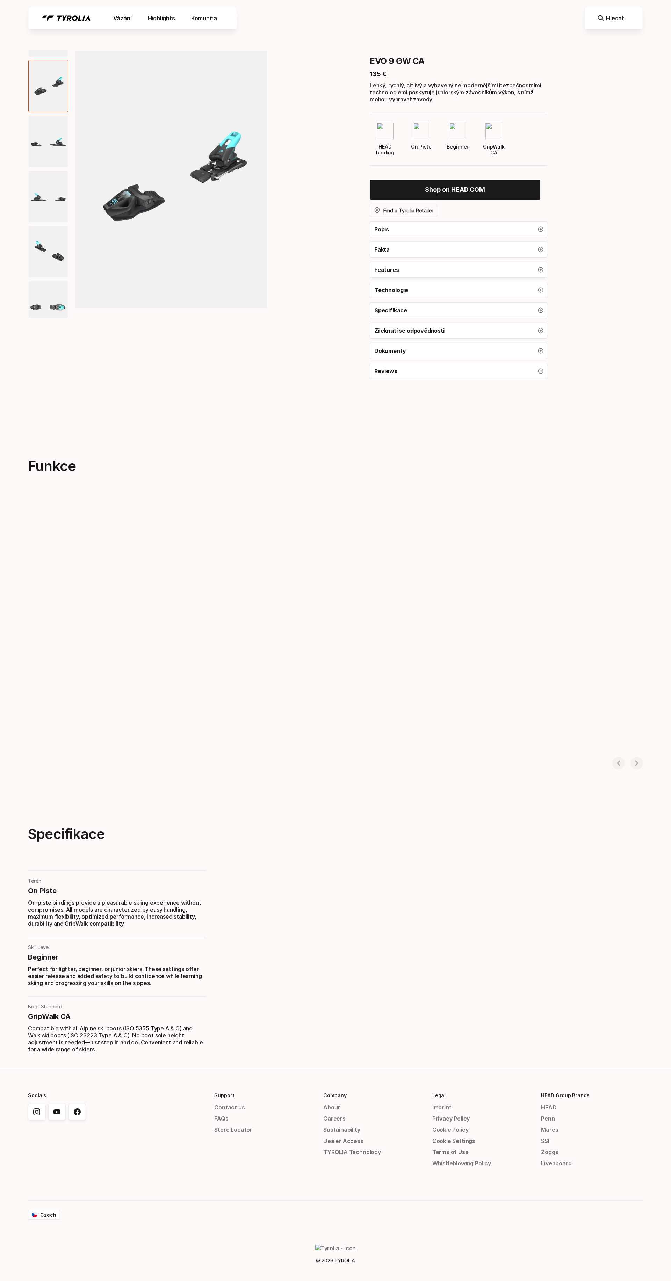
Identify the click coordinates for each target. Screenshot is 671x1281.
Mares (549, 1129)
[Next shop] (636, 763)
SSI (545, 1140)
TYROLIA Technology (352, 1152)
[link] (455, 190)
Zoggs (549, 1152)
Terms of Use (450, 1152)
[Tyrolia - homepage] (66, 18)
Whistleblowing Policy (461, 1163)
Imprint (442, 1107)
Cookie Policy (450, 1129)
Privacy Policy (451, 1118)
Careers (334, 1118)
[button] (458, 229)
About (331, 1107)
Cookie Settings (453, 1140)
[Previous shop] (618, 763)
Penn (548, 1118)
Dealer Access (343, 1140)
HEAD (548, 1107)
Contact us (229, 1107)
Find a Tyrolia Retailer (408, 211)
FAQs (221, 1118)
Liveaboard (556, 1163)
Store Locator (233, 1129)
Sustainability (341, 1129)
